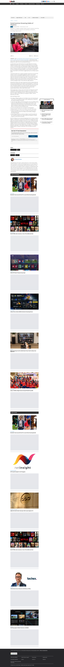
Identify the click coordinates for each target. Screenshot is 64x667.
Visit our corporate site (43, 650)
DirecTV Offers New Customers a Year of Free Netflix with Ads (47, 119)
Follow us (32, 55)
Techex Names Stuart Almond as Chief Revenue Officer (47, 122)
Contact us (33, 659)
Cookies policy (45, 657)
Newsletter (36, 55)
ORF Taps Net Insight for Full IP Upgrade (47, 111)
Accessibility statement (14, 659)
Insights (17, 3)
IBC (25, 17)
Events (26, 3)
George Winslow (16, 26)
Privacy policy (34, 657)
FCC (29, 17)
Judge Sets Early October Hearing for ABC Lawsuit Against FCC (46, 114)
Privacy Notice (13, 139)
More (42, 3)
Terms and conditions (14, 657)
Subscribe (38, 3)
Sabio (19, 149)
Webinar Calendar (35, 17)
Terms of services (22, 138)
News (13, 3)
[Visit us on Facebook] (42, 1)
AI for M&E (42, 17)
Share (12, 55)
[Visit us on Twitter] (43, 1)
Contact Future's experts (25, 657)
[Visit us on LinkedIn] (45, 1)
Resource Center (32, 3)
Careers (22, 659)
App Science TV (13, 149)
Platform (12, 20)
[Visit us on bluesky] (48, 1)
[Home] (10, 4)
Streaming (15, 20)
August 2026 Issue (19, 17)
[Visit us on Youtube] (46, 1)
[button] (53, 1)
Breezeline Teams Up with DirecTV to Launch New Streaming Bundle (46, 106)
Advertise (44, 659)
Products (21, 3)
